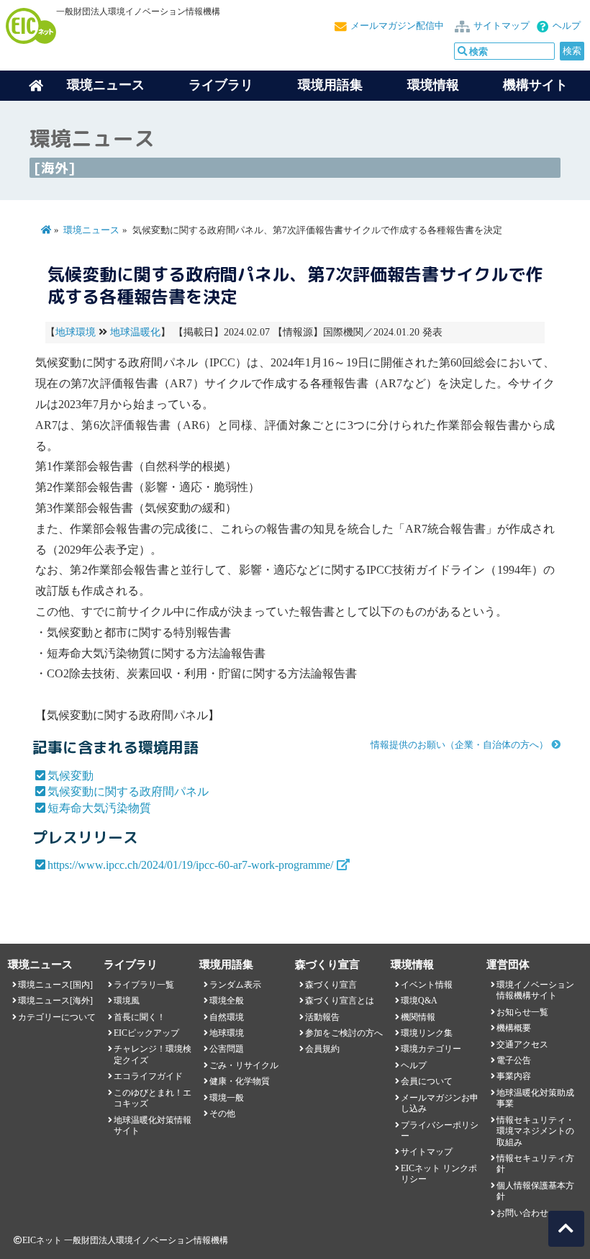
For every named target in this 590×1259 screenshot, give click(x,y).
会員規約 (322, 1049)
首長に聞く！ (139, 1017)
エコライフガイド (148, 1076)
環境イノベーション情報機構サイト (535, 990)
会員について (427, 1081)
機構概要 (513, 1028)
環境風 (127, 1001)
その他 (222, 1114)
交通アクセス (522, 1044)
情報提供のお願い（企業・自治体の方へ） (459, 745)
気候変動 (70, 776)
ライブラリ (221, 85)
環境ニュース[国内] (55, 985)
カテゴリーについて (57, 1017)
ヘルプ (567, 26)
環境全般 (226, 1001)
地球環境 (75, 332)
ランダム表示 (235, 985)
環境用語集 (330, 85)
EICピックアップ (146, 1033)
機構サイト (535, 85)
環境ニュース (91, 230)
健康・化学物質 (239, 1081)
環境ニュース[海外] (55, 1001)
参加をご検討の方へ (344, 1033)
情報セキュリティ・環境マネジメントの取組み (535, 1131)
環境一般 (226, 1098)
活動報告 (322, 1017)
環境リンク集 (427, 1033)
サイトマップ (501, 26)
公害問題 (226, 1049)
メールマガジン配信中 (397, 26)
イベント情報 (427, 985)
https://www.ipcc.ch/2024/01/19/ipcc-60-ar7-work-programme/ (190, 865)
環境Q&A (419, 1001)
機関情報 (418, 1017)
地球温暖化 (135, 332)
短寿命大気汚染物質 (99, 808)
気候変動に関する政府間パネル (128, 791)
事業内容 (513, 1076)
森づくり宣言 (331, 985)
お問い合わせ (522, 1213)
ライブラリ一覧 (144, 985)
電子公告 (513, 1060)
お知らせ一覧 (522, 1012)
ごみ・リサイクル (243, 1065)
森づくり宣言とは (339, 1001)
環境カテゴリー (431, 1049)
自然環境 (226, 1017)
